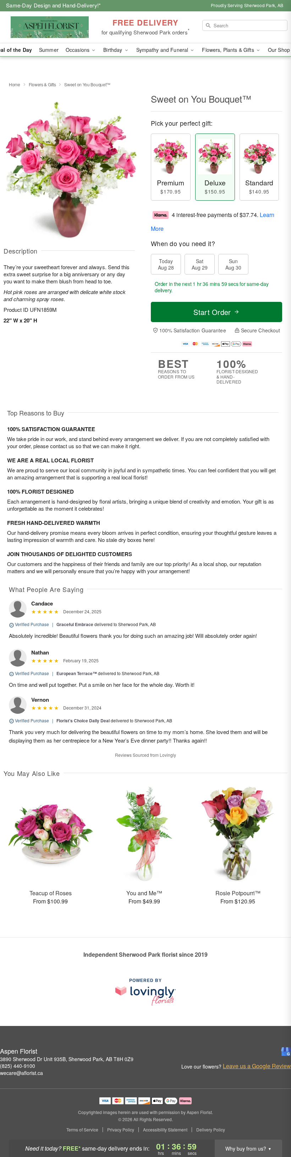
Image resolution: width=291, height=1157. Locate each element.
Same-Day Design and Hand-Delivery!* (53, 5)
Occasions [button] (78, 49)
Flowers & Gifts (42, 84)
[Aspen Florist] (50, 27)
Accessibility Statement (165, 1130)
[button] (272, 1127)
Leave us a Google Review (257, 1066)
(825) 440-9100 (17, 1065)
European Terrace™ (76, 673)
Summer (49, 49)
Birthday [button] (113, 49)
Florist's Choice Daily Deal (83, 720)
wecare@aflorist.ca (21, 1072)
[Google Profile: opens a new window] (286, 1051)
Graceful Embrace (74, 624)
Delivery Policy (210, 1130)
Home (14, 84)
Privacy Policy (120, 1130)
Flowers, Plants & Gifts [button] (228, 49)
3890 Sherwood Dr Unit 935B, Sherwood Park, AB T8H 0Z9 (66, 1059)
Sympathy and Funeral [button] (163, 49)
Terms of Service (82, 1130)
